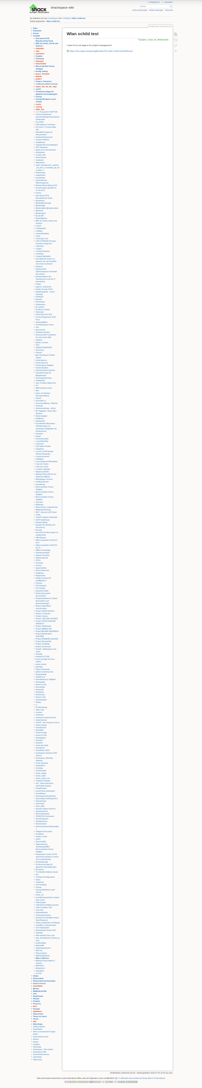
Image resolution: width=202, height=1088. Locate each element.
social (150, 40)
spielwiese (37, 1011)
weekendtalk (41, 943)
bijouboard (40, 201)
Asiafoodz (40, 160)
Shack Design (41, 733)
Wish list (39, 950)
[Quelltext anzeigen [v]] (175, 34)
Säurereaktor (41, 842)
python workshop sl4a (44, 672)
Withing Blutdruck (43, 956)
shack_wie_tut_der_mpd (46, 87)
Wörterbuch (40, 968)
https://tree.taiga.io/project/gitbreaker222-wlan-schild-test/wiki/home (101, 51)
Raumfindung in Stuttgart (46, 679)
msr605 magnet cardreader (47, 517)
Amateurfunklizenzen (44, 137)
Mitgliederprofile (40, 991)
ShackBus (40, 730)
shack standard (42, 763)
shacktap (39, 768)
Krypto (38, 436)
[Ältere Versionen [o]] (175, 40)
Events (36, 33)
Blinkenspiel (41, 213)
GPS (37, 345)
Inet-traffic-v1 (41, 401)
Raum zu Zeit (41, 685)
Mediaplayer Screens (44, 479)
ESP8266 (39, 297)
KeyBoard (40, 418)
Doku (35, 28)
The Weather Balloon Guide (47, 872)
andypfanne (40, 142)
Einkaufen (37, 31)
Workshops (38, 1024)
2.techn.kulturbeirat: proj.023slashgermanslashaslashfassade (47, 116)
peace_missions (43, 74)
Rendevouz (40, 695)
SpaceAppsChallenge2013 (47, 799)
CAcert (38, 226)
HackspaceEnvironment (45, 370)
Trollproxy (40, 882)
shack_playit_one (43, 778)
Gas (37, 327)
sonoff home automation (45, 791)
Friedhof (67, 18)
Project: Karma (41, 616)
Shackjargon (41, 738)
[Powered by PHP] (95, 1082)
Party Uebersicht (42, 570)
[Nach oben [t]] (175, 51)
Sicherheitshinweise (41, 1054)
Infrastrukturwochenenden (44, 981)
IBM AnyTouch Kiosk (44, 388)
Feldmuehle (40, 304)
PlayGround (40, 576)
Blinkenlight (40, 206)
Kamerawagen (41, 416)
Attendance (40, 163)
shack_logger (41, 773)
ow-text (38, 565)
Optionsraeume (42, 558)
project (39, 79)
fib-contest (40, 307)
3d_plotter (40, 122)
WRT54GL (40, 966)
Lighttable (40, 459)
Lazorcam (40, 444)
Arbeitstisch (40, 152)
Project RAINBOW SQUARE (47, 639)
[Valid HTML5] (107, 1082)
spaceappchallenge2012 (46, 796)
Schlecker (40, 715)
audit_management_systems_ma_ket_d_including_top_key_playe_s (48, 167)
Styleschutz (38, 1014)
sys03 (38, 89)
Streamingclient (42, 819)
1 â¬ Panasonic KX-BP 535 (47, 112)
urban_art (39, 895)
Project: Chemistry (44, 81)
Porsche (39, 583)
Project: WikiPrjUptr (43, 626)
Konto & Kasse (39, 983)
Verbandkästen (42, 912)
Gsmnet (39, 353)
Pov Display (40, 588)
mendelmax (40, 484)
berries (38, 193)
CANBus (39, 231)
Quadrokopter (41, 674)
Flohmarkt (40, 312)
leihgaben (40, 449)
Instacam (39, 406)
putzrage (39, 667)
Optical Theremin (42, 555)
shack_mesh (41, 776)
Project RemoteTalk (43, 641)
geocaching (40, 330)
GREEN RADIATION (44, 348)
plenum (39, 76)
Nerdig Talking (42, 71)
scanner (39, 712)
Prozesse (37, 1004)
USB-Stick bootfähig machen (47, 905)
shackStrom (40, 766)
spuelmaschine (42, 811)
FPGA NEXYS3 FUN (44, 315)
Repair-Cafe (41, 697)
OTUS (38, 560)
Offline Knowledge (43, 550)
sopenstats (37, 1057)
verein (38, 104)
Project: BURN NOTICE (45, 611)
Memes (36, 989)
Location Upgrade (43, 469)
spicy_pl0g (40, 806)
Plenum (36, 999)
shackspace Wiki (55, 18)
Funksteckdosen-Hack (45, 325)
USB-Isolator (41, 902)
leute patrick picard (40, 1037)
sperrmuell (40, 804)
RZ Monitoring (41, 707)
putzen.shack (41, 664)
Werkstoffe (40, 945)
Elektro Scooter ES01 (44, 289)
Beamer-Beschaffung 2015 (46, 185)
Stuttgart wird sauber (44, 831)
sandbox (36, 1044)
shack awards (41, 725)
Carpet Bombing (42, 234)
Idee (37, 391)
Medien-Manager (156, 10)
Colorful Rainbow (43, 251)
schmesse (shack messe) (47, 84)
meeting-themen (42, 482)
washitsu (39, 933)
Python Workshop (43, 669)
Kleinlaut (39, 434)
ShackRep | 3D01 (43, 750)
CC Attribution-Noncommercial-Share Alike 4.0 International (141, 1078)
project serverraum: (43, 647)
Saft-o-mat (40, 710)
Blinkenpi (39, 211)
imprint (38, 398)
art (155, 40)
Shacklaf (39, 740)
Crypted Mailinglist (43, 256)
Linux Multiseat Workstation (47, 461)
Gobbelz (39, 340)
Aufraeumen (41, 173)
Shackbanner (41, 728)
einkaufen (40, 48)
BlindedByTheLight (43, 203)
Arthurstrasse (41, 157)
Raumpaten (40, 682)
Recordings (40, 687)
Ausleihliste (40, 178)
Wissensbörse (41, 953)
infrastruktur (41, 64)
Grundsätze (37, 1029)
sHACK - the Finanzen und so (47, 723)
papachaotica (41, 568)
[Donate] (83, 1082)
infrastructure (162, 40)
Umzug (39, 97)
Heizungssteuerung (43, 378)
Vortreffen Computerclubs (46, 925)
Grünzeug (40, 59)
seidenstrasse (41, 720)
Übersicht (169, 10)
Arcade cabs (41, 155)
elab (37, 51)
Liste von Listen (42, 467)
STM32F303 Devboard (45, 816)
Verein (35, 1019)
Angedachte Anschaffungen (47, 145)
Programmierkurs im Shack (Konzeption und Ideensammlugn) (46, 600)
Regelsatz (40, 690)
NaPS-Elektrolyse (43, 520)
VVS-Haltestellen (42, 928)
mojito (38, 515)
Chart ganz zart (42, 239)
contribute (40, 254)
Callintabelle (41, 228)
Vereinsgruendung (43, 915)
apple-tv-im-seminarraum (46, 150)
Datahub (39, 266)
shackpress (40, 748)
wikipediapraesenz (43, 948)
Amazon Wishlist (42, 140)
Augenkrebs (40, 175)
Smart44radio (41, 788)
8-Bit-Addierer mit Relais (45, 125)
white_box (40, 109)
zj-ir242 (39, 973)
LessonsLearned (42, 456)
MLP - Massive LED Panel (46, 512)
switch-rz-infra (41, 837)
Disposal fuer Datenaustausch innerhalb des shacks (46, 271)
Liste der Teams (42, 464)
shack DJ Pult (41, 735)
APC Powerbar (42, 147)
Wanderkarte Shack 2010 (46, 930)
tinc (37, 875)
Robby (38, 702)
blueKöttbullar (41, 218)
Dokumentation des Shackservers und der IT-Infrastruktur (46, 279)
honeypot (39, 61)
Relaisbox (40, 692)
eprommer (40, 54)
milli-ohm (39, 502)
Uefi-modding (41, 885)
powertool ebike (42, 591)
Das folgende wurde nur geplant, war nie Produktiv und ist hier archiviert (46, 261)
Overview (39, 563)
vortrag (39, 107)
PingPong (40, 573)
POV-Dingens (41, 586)
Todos (38, 880)
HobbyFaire (40, 380)
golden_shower (42, 342)
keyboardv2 (40, 421)
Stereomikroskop (42, 814)
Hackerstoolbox (42, 368)
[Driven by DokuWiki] (132, 1082)
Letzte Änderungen (140, 10)
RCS (35, 1006)
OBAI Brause (41, 538)
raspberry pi (40, 677)
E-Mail (38, 284)
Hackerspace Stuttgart (44, 365)
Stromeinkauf (41, 824)
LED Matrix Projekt (43, 446)
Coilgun (39, 249)
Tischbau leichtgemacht (45, 877)
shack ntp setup (42, 745)
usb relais (39, 910)
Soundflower (41, 793)
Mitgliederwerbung (43, 510)
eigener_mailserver (43, 287)
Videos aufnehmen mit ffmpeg (48, 923)
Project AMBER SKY (44, 629)
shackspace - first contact (43, 1049)
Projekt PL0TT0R (42, 657)
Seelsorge (37, 1047)
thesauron (40, 869)
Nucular (39, 530)
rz (36, 705)
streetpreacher (41, 821)
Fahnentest (40, 302)
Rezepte (36, 1009)
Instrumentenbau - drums (46, 408)
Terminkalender (42, 862)
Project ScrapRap (43, 644)
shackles (39, 743)
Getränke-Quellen (43, 332)
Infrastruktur (38, 978)
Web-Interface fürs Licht (45, 935)
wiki (34, 1021)
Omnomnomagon (43, 553)
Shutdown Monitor (43, 781)
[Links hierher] (175, 45)
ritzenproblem (41, 700)
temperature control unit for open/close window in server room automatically (47, 856)
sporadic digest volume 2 (46, 809)
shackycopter (41, 771)
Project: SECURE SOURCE (47, 619)
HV (37, 385)
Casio (38, 236)
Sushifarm (40, 834)
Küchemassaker (42, 439)
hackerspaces (41, 360)
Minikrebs (39, 505)
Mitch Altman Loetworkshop (47, 507)
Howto (35, 976)
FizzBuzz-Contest (43, 310)
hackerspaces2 (42, 363)
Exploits (39, 56)
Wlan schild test (78, 18)
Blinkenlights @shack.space (47, 208)
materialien (37, 986)
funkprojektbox (41, 322)
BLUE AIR (40, 216)
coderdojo (40, 246)
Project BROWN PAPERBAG (47, 631)
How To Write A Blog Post (46, 383)
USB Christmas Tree (44, 907)
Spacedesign (41, 801)
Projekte (39, 654)
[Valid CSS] (119, 1082)
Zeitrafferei (40, 971)
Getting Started (39, 1027)
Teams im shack (40, 1016)
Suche (171, 6)
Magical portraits (42, 472)
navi (35, 994)
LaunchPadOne (42, 441)
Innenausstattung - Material (47, 403)
